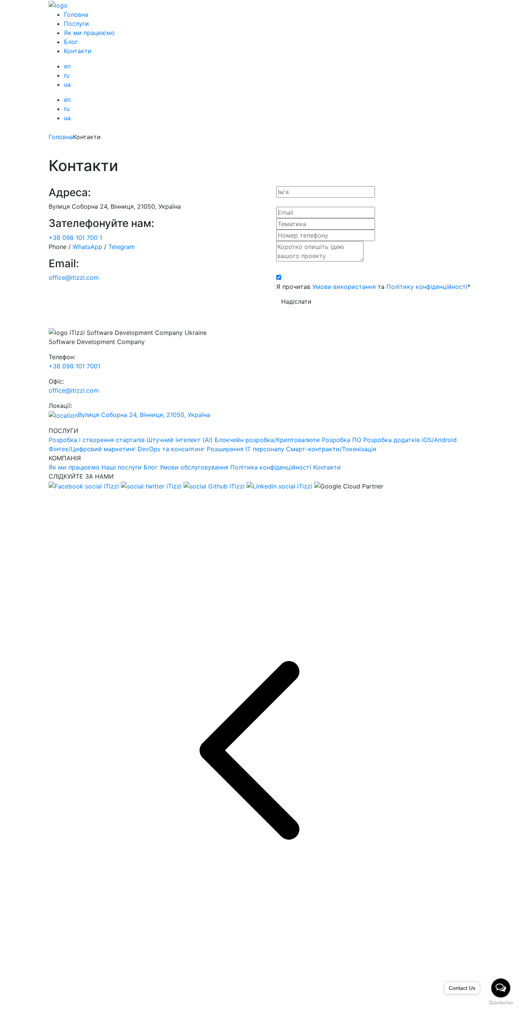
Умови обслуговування (194, 467)
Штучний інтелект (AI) (180, 440)
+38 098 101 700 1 (75, 237)
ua (67, 84)
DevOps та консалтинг (171, 449)
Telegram (121, 247)
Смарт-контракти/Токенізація (331, 449)
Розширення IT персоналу (245, 449)
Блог (71, 42)
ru (67, 75)
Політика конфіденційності (270, 467)
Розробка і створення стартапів (97, 440)
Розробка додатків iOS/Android (410, 440)
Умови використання (344, 286)
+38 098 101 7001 (74, 366)
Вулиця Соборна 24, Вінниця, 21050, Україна (144, 415)
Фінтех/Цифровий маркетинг (92, 449)
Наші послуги (121, 467)
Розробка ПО (341, 440)
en (67, 66)
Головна (76, 14)
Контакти (78, 51)
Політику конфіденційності (426, 286)
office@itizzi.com (74, 277)
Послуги (76, 23)
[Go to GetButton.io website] (501, 1002)
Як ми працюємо (89, 32)
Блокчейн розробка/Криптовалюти (267, 440)
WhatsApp (87, 247)
